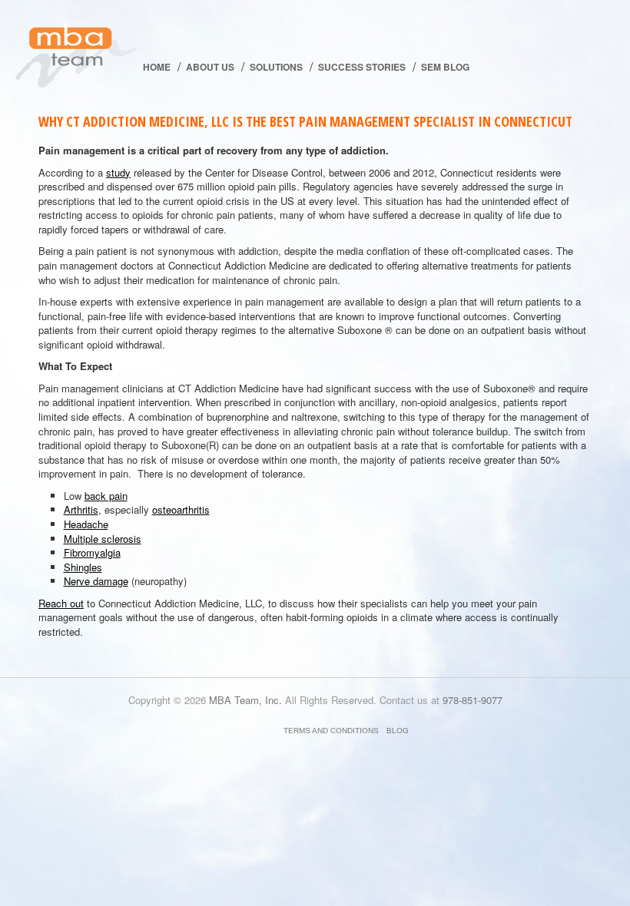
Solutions (276, 67)
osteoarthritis (181, 509)
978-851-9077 (472, 700)
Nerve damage (96, 581)
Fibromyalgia (92, 552)
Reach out (61, 603)
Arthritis (81, 509)
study (118, 172)
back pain (106, 495)
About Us (210, 67)
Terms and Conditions (331, 730)
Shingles (83, 567)
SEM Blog (445, 67)
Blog (397, 730)
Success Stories (362, 67)
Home (157, 67)
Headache (86, 524)
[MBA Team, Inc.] (76, 57)
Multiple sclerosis (102, 538)
